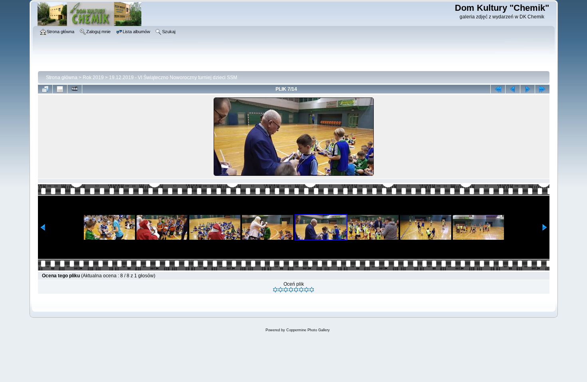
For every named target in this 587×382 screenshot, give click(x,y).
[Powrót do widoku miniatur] (45, 89)
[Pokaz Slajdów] (74, 89)
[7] (306, 289)
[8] (311, 289)
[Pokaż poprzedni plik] (513, 89)
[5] (296, 289)
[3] (285, 289)
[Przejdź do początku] (498, 89)
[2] (280, 289)
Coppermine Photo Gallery (308, 330)
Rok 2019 (93, 77)
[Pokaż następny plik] (527, 89)
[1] (275, 289)
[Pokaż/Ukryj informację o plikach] (60, 89)
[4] (291, 289)
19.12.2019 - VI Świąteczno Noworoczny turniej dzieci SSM (173, 77)
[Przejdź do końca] (542, 89)
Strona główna (61, 77)
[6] (301, 289)
